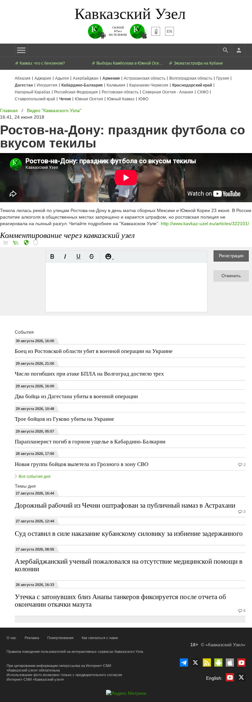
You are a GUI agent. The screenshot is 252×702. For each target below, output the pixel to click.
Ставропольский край (35, 99)
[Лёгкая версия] (155, 31)
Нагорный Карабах (32, 92)
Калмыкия (116, 85)
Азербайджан (85, 78)
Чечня (65, 99)
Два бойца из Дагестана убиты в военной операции (76, 396)
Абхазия (23, 78)
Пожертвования (60, 638)
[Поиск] (225, 50)
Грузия (222, 78)
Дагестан (24, 85)
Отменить (231, 275)
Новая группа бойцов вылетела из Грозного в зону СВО (81, 464)
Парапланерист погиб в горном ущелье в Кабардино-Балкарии (90, 441)
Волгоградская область (190, 78)
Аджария (42, 78)
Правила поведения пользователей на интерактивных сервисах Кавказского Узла (75, 651)
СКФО (202, 92)
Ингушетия (47, 85)
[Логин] (238, 50)
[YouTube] (241, 662)
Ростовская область (120, 92)
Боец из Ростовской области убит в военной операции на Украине (94, 351)
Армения (111, 78)
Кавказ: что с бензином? (42, 63)
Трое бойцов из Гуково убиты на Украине (64, 418)
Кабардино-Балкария (82, 85)
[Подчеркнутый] (78, 256)
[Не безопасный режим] (35, 243)
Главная (9, 110)
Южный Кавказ (121, 99)
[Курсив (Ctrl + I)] (65, 256)
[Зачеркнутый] (91, 256)
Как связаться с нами (100, 638)
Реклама (32, 638)
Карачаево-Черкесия (148, 85)
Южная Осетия (89, 99)
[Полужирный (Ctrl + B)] (52, 256)
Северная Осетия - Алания (167, 92)
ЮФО (143, 99)
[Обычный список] (6, 242)
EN (169, 31)
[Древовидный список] (16, 242)
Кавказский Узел (130, 13)
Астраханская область (144, 78)
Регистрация (231, 255)
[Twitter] (195, 662)
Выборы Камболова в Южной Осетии (129, 63)
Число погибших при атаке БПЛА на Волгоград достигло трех (89, 373)
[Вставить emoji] (108, 256)
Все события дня (35, 476)
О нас (11, 638)
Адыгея (62, 78)
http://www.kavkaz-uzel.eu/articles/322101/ (205, 223)
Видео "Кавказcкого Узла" (54, 110)
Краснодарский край (192, 85)
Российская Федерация (76, 92)
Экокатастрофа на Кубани (198, 63)
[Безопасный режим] (26, 243)
